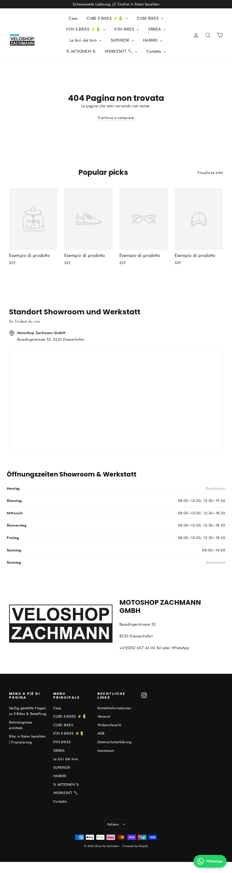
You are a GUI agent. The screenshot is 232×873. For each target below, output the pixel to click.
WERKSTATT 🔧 (119, 51)
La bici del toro (84, 40)
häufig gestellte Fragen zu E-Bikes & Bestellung (27, 710)
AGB (101, 733)
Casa (73, 18)
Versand (103, 716)
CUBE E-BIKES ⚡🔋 (105, 18)
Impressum (105, 750)
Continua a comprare (116, 117)
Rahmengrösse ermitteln (20, 725)
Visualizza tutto (210, 172)
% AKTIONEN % (81, 51)
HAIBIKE (151, 40)
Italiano (113, 824)
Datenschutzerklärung (114, 742)
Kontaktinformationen (114, 708)
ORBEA (155, 29)
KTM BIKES (124, 29)
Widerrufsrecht (109, 725)
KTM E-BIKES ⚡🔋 (84, 29)
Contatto (154, 51)
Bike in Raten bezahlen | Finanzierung (27, 739)
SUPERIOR (120, 40)
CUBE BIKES (148, 18)
